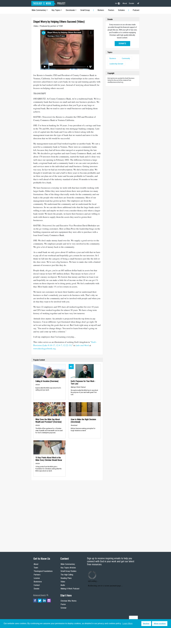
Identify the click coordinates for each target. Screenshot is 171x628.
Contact (37, 585)
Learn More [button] (127, 623)
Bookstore (38, 581)
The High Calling (67, 574)
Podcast (136, 10)
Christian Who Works (68, 601)
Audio (63, 585)
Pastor (63, 604)
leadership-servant (116, 64)
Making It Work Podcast (70, 588)
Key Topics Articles (68, 567)
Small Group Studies (68, 571)
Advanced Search (39, 595)
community (126, 58)
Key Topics (56, 10)
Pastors (111, 10)
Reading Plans (66, 578)
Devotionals (70, 10)
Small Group (85, 10)
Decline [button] (146, 624)
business (113, 58)
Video (63, 581)
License (37, 578)
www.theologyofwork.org (44, 348)
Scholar (63, 608)
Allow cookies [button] (160, 624)
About (125, 3)
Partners (37, 574)
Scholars (121, 10)
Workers (101, 10)
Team (36, 567)
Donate (131, 3)
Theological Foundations (43, 571)
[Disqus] (67, 514)
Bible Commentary (39, 10)
